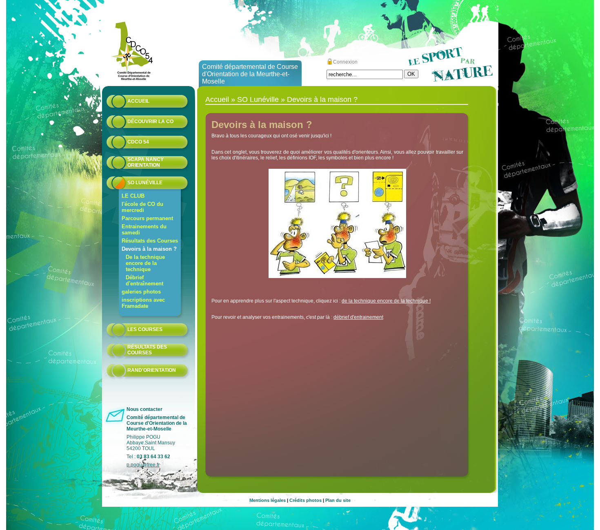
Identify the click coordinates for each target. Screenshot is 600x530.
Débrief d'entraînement (144, 280)
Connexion (345, 62)
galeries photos (141, 292)
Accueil (138, 101)
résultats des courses (147, 350)
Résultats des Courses (150, 241)
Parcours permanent (147, 218)
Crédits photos (305, 500)
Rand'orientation (151, 370)
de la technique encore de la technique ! (386, 301)
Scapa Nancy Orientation (145, 162)
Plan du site (338, 500)
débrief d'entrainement (358, 317)
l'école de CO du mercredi (142, 207)
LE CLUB (133, 196)
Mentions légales (267, 500)
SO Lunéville (144, 183)
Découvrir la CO (150, 121)
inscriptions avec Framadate (143, 303)
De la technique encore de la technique (145, 263)
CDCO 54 (138, 142)
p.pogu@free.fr (143, 465)
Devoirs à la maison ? (149, 249)
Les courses (144, 329)
